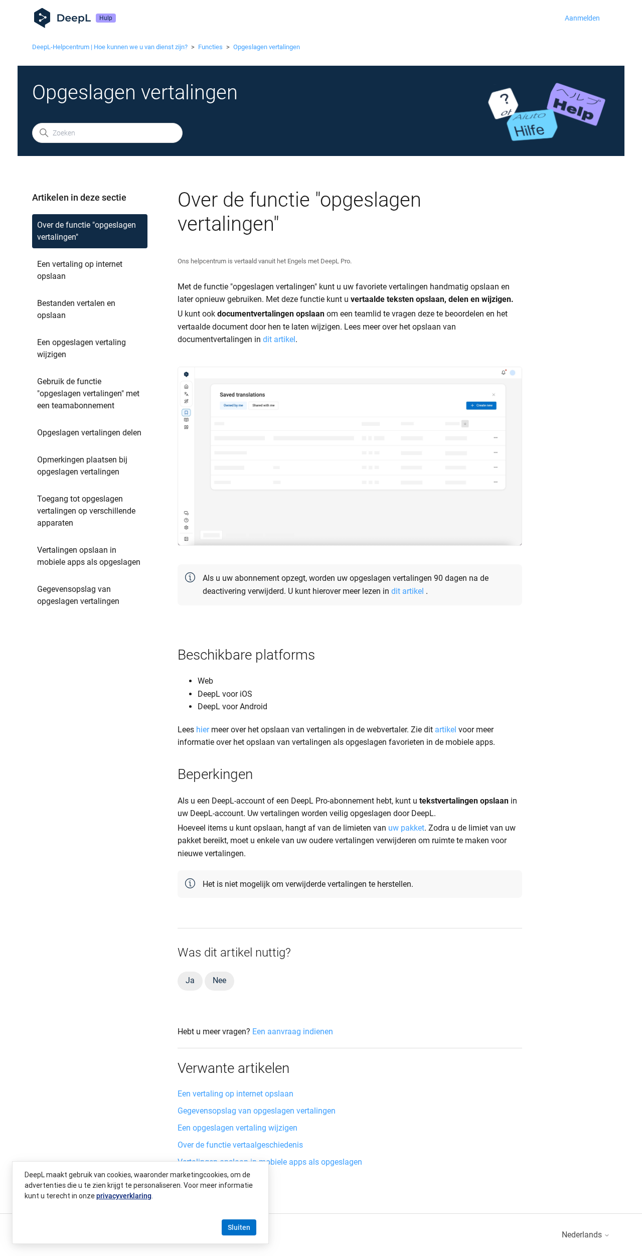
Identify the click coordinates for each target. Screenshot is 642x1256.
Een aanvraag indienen (292, 1031)
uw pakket (406, 828)
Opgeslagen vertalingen (266, 47)
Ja (190, 980)
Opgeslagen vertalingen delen (89, 432)
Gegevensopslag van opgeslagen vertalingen (78, 595)
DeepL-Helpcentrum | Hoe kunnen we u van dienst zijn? (110, 47)
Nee (219, 980)
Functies (210, 47)
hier (202, 729)
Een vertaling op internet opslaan (79, 270)
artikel (445, 729)
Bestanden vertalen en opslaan (76, 309)
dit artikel (279, 339)
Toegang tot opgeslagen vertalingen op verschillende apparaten (86, 511)
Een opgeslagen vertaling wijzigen (81, 348)
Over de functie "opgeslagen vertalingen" (86, 231)
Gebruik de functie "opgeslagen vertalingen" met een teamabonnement (88, 393)
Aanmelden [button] (582, 18)
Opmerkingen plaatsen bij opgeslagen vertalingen (82, 466)
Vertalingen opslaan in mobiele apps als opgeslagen (88, 556)
